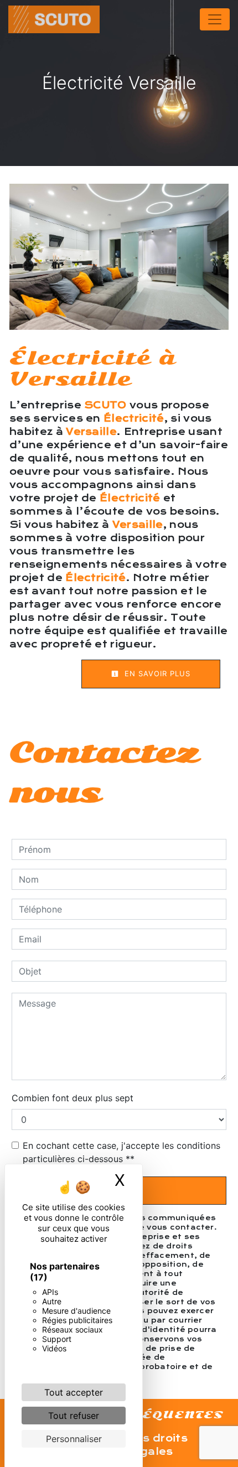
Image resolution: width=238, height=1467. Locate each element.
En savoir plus (156, 673)
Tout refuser (73, 1415)
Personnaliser (74, 1438)
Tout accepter (73, 1392)
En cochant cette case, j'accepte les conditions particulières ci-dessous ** (121, 1152)
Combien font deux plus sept (72, 1097)
